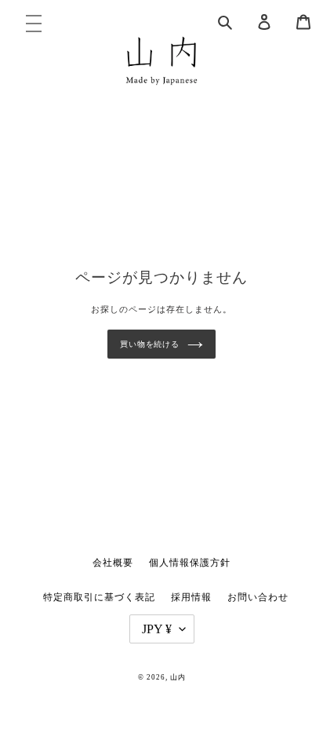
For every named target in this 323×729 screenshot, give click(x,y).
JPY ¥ (157, 629)
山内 (178, 677)
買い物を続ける (149, 344)
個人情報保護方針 (189, 562)
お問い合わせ (258, 597)
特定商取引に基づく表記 (99, 597)
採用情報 (191, 597)
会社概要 (113, 562)
